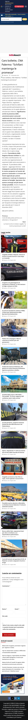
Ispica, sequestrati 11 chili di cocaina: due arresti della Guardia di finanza (13, 451)
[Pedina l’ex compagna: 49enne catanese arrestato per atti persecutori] (14, 328)
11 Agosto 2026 (12, 564)
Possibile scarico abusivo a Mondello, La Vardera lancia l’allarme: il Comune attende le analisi (14, 505)
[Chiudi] (4, 6)
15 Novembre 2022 (15, 75)
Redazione (6, 75)
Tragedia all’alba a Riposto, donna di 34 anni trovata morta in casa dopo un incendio (13, 256)
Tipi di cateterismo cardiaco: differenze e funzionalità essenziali (13, 651)
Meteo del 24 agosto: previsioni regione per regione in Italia (14, 646)
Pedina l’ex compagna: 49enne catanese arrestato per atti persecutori (11, 340)
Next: (15, 224)
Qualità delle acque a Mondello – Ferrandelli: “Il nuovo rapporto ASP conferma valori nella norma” (13, 396)
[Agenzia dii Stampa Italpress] (12, 684)
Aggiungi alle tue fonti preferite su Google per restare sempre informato (9, 6)
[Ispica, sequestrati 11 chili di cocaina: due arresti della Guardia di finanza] (14, 440)
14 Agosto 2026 (12, 400)
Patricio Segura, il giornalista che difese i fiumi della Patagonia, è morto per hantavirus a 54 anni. (14, 657)
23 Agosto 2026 (12, 260)
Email (17, 609)
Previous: (12, 218)
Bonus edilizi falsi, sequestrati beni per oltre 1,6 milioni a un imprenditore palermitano (13, 533)
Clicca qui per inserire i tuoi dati (7, 22)
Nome (4, 609)
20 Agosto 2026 (12, 316)
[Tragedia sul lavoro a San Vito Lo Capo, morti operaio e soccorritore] (14, 466)
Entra (24, 19)
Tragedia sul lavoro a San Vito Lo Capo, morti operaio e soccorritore (12, 477)
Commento (6, 586)
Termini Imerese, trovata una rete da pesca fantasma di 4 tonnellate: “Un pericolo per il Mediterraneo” (13, 669)
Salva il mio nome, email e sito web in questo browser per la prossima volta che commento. (13, 627)
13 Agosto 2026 (12, 480)
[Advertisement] (14, 39)
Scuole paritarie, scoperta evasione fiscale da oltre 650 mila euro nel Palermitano (13, 424)
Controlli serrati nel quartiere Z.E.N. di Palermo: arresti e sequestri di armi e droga (14, 560)
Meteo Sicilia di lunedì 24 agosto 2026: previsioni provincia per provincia (13, 663)
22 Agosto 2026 (12, 288)
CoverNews (9, 717)
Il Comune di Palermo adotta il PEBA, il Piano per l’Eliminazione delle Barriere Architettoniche (13, 312)
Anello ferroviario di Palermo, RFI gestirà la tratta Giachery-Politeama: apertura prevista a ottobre (13, 368)
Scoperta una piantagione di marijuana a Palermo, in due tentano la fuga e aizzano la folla (13, 284)
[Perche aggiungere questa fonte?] (26, 6)
